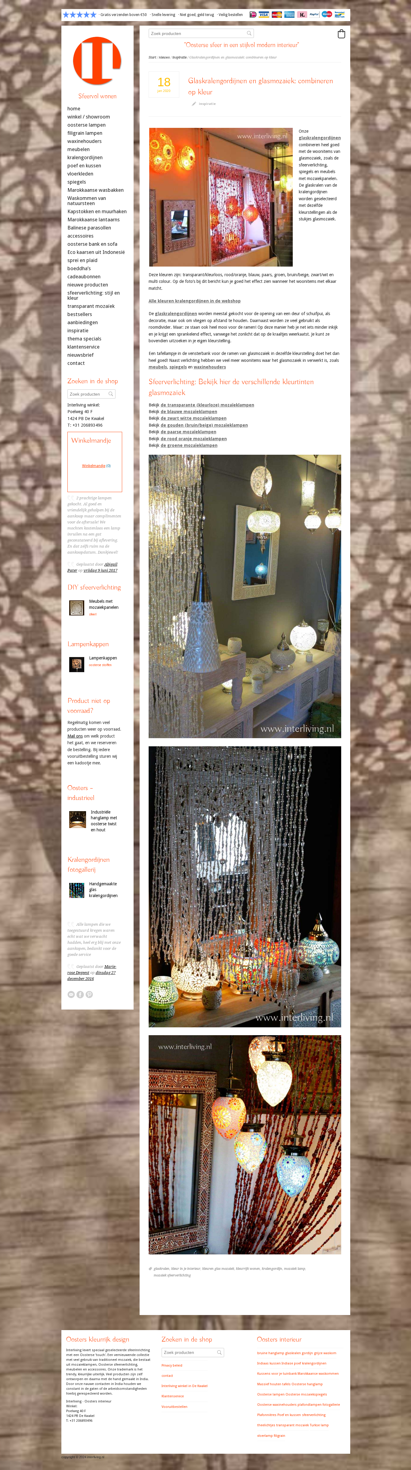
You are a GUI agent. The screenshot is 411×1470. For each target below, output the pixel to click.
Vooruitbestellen (174, 1407)
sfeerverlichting (314, 1415)
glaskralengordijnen (320, 137)
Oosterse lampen (271, 1394)
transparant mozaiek (292, 1425)
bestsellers (79, 314)
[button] (341, 34)
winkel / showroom (88, 116)
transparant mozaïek (91, 306)
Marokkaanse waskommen (318, 1374)
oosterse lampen (86, 125)
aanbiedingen (82, 322)
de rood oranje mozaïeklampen (194, 438)
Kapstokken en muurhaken (97, 211)
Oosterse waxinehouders (277, 1405)
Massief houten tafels (274, 1384)
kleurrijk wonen (248, 1269)
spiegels (178, 367)
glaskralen (161, 1269)
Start (152, 57)
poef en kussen (84, 165)
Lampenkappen (103, 658)
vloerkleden (80, 173)
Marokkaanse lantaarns (93, 219)
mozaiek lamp (294, 1269)
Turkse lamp (319, 1425)
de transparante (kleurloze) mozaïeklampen (207, 405)
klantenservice (83, 346)
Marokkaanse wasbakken (95, 190)
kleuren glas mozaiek (218, 1269)
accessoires (80, 236)
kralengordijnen (85, 157)
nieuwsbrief (80, 355)
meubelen (78, 149)
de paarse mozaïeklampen (188, 431)
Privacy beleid (172, 1365)
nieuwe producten (87, 284)
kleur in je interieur (185, 1269)
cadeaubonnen (83, 276)
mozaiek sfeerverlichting (172, 1275)
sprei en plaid (82, 260)
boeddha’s (79, 268)
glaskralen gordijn (299, 1353)
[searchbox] (201, 33)
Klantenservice (173, 1396)
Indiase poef (291, 1363)
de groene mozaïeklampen (189, 445)
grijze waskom (325, 1353)
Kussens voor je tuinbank (277, 1374)
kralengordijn (272, 1269)
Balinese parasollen (89, 227)
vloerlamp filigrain (271, 1436)
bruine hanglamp (270, 1353)
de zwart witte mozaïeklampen (194, 418)
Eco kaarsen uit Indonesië (96, 252)
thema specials (84, 338)
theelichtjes (266, 1425)
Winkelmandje (93, 466)
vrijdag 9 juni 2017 (100, 570)
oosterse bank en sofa (92, 244)
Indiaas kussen (269, 1363)
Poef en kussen (289, 1415)
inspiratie (179, 57)
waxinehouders (210, 367)
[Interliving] (97, 88)
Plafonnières (267, 1415)
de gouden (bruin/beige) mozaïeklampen (204, 425)
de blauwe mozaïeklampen (189, 411)
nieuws (164, 57)
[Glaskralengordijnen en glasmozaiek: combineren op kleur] (221, 197)
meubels (158, 367)
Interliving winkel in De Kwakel (185, 1386)
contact (76, 363)
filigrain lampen (84, 133)
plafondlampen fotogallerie (319, 1405)
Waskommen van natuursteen (86, 201)
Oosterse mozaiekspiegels (306, 1394)
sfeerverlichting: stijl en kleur (93, 295)
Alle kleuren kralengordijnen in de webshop (195, 301)
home (73, 108)
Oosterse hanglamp (307, 1384)
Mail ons (75, 736)
